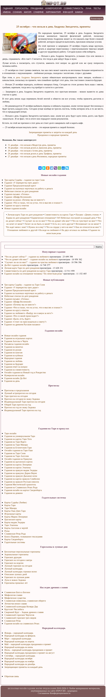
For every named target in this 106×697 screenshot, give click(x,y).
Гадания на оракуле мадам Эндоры (20, 470)
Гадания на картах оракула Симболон (22, 478)
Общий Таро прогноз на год (17, 404)
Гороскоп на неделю (13, 562)
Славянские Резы (12, 620)
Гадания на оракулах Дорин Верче (20, 473)
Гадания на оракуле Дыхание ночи (20, 475)
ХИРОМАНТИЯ (53, 12)
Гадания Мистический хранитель (20, 484)
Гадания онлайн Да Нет (15, 378)
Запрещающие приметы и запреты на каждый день (53, 132)
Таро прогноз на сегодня (16, 396)
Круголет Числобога (14, 609)
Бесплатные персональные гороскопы (22, 551)
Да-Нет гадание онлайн (15, 265)
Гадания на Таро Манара (16, 444)
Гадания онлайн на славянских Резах (21, 623)
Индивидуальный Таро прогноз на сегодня (24, 401)
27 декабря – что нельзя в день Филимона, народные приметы (37, 156)
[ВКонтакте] (40, 168)
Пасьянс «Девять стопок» (88, 214)
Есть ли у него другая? (63, 223)
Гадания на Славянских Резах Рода (20, 487)
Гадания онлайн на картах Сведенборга (23, 490)
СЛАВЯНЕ (39, 12)
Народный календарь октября (18, 658)
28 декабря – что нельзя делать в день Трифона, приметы (34, 153)
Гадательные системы (14, 542)
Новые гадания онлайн (15, 208)
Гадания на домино (13, 493)
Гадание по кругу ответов (16, 310)
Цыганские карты (12, 519)
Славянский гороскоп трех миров (20, 617)
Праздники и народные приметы (52, 134)
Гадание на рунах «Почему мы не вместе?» (24, 199)
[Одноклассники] (47, 168)
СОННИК (17, 12)
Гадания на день (12, 380)
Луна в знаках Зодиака (15, 579)
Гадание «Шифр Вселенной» (18, 301)
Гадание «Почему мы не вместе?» (20, 304)
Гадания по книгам (13, 352)
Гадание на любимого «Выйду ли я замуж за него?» (28, 313)
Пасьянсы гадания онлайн (16, 343)
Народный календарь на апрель (19, 641)
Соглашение (43, 693)
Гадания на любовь (13, 361)
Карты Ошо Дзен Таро (15, 510)
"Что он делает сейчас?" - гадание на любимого (26, 256)
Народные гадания (13, 358)
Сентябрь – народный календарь (19, 655)
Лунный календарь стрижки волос (20, 571)
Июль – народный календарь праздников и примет (28, 649)
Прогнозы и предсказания (16, 390)
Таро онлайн (10, 433)
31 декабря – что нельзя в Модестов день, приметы (32, 144)
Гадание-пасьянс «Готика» (16, 298)
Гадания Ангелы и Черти (16, 341)
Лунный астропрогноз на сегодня (20, 393)
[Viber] (55, 168)
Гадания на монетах (13, 346)
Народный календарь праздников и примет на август (29, 652)
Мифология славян (13, 595)
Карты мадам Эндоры (14, 522)
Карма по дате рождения (17, 217)
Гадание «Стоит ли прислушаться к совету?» (25, 321)
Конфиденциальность (60, 693)
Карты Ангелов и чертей (16, 527)
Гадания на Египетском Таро (18, 447)
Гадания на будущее (13, 363)
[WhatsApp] (59, 168)
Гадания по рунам (12, 349)
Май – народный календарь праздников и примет (27, 644)
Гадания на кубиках (13, 355)
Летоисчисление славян (15, 603)
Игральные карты (12, 513)
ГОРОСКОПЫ (21, 8)
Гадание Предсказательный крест (20, 290)
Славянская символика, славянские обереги (25, 600)
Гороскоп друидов (13, 557)
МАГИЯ (27, 12)
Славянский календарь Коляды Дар (21, 606)
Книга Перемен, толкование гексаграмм (23, 536)
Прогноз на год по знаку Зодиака (20, 407)
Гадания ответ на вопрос (16, 366)
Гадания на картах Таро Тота (18, 438)
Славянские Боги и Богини (17, 592)
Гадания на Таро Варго (15, 441)
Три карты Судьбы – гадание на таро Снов (24, 179)
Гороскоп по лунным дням (16, 577)
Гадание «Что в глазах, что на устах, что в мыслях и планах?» (33, 307)
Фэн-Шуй (68, 12)
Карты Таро (10, 505)
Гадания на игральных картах (18, 338)
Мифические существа (15, 597)
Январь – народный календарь (18, 632)
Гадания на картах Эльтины (17, 467)
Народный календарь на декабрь (19, 664)
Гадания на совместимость (16, 369)
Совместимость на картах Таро (59, 214)
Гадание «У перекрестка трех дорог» (21, 287)
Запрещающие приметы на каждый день (23, 666)
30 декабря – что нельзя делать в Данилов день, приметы (34, 147)
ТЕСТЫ (97, 8)
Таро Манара (10, 508)
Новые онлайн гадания (15, 335)
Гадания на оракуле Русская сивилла (21, 481)
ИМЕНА (7, 12)
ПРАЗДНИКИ (37, 8)
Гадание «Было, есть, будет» (17, 318)
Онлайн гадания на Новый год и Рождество (25, 372)
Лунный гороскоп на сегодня (18, 565)
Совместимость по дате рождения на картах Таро (27, 270)
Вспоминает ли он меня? (87, 223)
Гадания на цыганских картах (18, 461)
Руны (7, 530)
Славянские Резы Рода (15, 533)
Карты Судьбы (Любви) (15, 502)
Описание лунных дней (15, 574)
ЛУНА (88, 8)
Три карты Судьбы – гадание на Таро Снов (24, 284)
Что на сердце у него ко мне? (60, 227)
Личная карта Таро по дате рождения (21, 267)
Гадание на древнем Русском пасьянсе (22, 324)
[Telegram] (51, 168)
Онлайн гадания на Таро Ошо (18, 450)
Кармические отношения (43, 217)
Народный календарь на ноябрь (19, 661)
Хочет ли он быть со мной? (38, 223)
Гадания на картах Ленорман (18, 464)
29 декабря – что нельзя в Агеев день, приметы (30, 150)
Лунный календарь (13, 568)
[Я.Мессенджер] (44, 168)
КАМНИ (79, 12)
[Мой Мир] (63, 168)
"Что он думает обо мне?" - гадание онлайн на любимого (31, 259)
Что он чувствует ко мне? (84, 220)
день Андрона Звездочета (28, 77)
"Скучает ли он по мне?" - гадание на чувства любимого (31, 262)
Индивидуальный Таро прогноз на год (22, 410)
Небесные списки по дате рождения (21, 295)
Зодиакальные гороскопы (16, 554)
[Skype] (67, 168)
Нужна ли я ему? (36, 227)
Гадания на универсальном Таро (19, 436)
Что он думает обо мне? (59, 220)
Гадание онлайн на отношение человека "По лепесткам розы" (33, 273)
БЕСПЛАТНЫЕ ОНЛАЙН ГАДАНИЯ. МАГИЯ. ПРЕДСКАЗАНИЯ (32, 688)
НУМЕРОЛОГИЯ (53, 8)
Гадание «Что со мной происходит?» (21, 315)
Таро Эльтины (11, 525)
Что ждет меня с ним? (16, 227)
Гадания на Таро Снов (15, 453)
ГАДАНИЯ (8, 8)
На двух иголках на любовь (75, 230)
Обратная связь (11, 676)
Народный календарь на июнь (18, 647)
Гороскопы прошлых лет (16, 582)
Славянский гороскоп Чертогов (19, 614)
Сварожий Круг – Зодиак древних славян (24, 612)
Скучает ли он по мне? (35, 220)
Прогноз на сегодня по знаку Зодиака (22, 398)
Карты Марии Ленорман (16, 516)
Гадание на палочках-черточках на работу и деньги (28, 293)
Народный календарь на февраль (19, 635)
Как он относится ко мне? (87, 227)
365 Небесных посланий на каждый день (76, 217)
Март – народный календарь (17, 638)
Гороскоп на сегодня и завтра (18, 560)
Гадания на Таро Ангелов (16, 455)
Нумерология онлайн (14, 375)
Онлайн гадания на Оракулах (18, 458)
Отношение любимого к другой (22, 230)
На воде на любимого (49, 230)
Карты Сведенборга (13, 539)
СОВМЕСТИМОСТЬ (73, 8)
